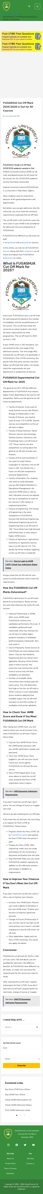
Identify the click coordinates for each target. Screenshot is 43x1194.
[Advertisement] (21, 75)
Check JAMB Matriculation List (18, 1099)
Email (5, 1048)
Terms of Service (10, 1168)
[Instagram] (8, 1145)
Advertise (30, 1158)
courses (6, 251)
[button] (16, 1115)
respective (28, 251)
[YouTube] (33, 1145)
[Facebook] (17, 1145)
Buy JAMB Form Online (15, 1094)
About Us (10, 1158)
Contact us (30, 1163)
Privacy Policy (10, 1163)
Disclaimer (10, 1173)
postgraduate (25, 242)
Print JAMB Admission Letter (17, 1110)
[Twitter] (25, 1145)
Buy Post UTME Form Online (17, 1089)
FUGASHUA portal (19, 835)
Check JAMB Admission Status (18, 1105)
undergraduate (9, 242)
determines (8, 258)
